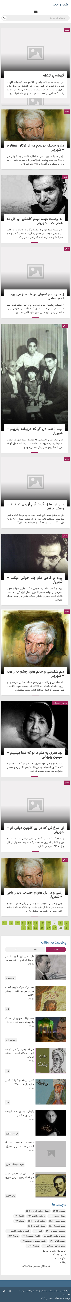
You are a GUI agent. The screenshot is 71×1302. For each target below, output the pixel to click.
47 (17, 923)
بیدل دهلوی (57, 1216)
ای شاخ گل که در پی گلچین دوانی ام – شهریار (35, 805)
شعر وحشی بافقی (54, 1236)
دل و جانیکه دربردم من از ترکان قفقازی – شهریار (35, 128)
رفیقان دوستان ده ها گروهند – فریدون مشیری (19, 1113)
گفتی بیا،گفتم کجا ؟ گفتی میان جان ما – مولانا (19, 1082)
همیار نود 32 (59, 1255)
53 (48, 928)
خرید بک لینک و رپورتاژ (54, 1251)
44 (35, 923)
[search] (4, 18)
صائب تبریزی (36, 1221)
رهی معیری (10, 978)
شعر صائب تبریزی (54, 1246)
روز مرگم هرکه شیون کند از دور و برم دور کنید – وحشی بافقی (19, 991)
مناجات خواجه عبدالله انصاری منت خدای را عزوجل (19, 1144)
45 (29, 923)
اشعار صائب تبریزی (37, 1211)
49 (4, 923)
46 (23, 923)
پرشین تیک (46, 1298)
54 (42, 928)
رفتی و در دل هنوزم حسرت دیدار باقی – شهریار (34, 876)
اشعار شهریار (36, 1226)
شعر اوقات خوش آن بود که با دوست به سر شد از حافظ (19, 1020)
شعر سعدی (57, 1221)
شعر (67, 30)
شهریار (33, 1246)
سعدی (59, 1211)
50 (66, 928)
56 (29, 928)
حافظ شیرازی (11, 1040)
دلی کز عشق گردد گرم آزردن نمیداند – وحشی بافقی (35, 482)
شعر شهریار (57, 1226)
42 (48, 923)
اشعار (19, 1216)
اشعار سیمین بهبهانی (34, 1241)
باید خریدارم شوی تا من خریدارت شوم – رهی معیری (19, 958)
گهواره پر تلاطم (35, 53)
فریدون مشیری (12, 1133)
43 (42, 923)
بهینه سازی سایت (62, 1298)
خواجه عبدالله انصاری (15, 1164)
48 (11, 923)
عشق (19, 1221)
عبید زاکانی (57, 1241)
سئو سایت (60, 1258)
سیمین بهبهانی (55, 1231)
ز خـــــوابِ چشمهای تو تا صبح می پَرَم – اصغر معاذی (35, 271)
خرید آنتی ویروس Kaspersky (35, 1266)
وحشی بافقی (36, 1216)
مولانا (13, 1236)
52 (54, 928)
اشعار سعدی (31, 1236)
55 (36, 928)
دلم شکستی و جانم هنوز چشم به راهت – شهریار (35, 641)
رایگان (63, 1262)
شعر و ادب (40, 1291)
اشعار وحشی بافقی (18, 1231)
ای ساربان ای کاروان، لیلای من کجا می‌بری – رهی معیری (19, 1175)
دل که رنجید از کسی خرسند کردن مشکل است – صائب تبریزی (19, 1053)
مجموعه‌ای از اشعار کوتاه (35, 102)
